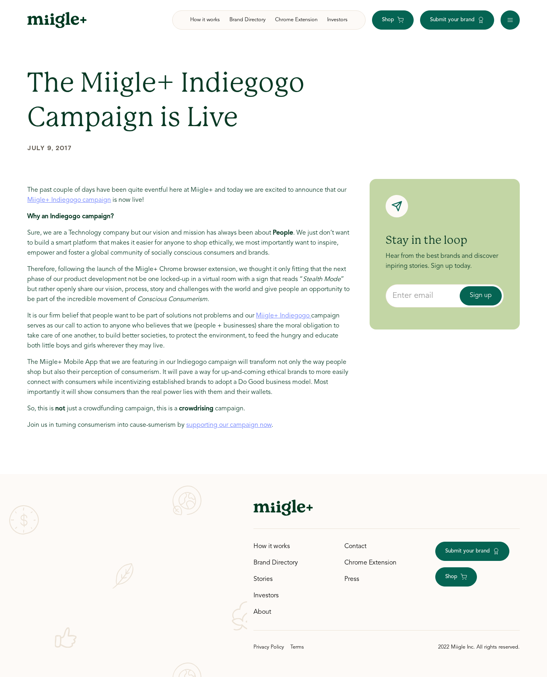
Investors (266, 596)
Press (351, 579)
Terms (297, 647)
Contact (355, 546)
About (262, 612)
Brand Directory (275, 563)
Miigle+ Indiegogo (283, 316)
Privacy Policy (268, 647)
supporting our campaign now (228, 425)
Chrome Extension (370, 563)
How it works (271, 546)
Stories (263, 579)
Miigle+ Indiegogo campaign (69, 200)
